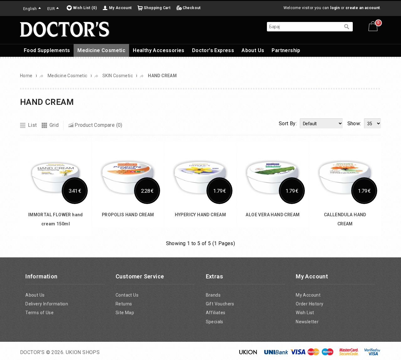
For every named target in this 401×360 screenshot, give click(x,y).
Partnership (286, 50)
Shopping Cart (157, 8)
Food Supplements (47, 50)
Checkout (192, 8)
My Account (120, 8)
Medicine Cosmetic (101, 50)
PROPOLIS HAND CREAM (232, 284)
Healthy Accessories (159, 50)
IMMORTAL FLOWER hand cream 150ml (90, 284)
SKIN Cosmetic (117, 75)
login (335, 8)
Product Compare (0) (98, 125)
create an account (363, 8)
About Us (253, 50)
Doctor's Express (213, 50)
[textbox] (303, 26)
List (32, 125)
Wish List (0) (85, 8)
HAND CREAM (162, 75)
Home (26, 75)
